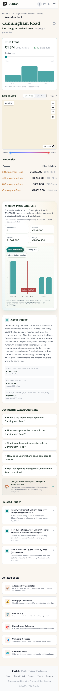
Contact (48, 685)
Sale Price (29, 96)
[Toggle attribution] (53, 146)
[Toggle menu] (54, 4)
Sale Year (40, 96)
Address (7, 166)
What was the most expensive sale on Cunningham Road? (26, 445)
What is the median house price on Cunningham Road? (24, 419)
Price (45, 166)
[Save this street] (54, 23)
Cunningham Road (11, 190)
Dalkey (40, 13)
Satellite (8, 103)
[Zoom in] (53, 103)
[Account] (39, 4)
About (7, 685)
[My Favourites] (44, 4)
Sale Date (52, 166)
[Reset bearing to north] (53, 111)
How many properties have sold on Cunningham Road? (25, 432)
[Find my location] (53, 117)
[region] (29, 124)
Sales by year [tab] (31, 250)
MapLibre (47, 146)
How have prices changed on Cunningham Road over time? (28, 470)
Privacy (30, 685)
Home (5, 13)
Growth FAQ (18, 685)
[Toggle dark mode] (49, 4)
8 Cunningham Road (12, 184)
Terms (39, 685)
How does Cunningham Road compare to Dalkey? (28, 457)
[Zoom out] (53, 107)
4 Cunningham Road (12, 178)
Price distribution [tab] (15, 250)
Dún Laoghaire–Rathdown (23, 13)
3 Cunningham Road (12, 171)
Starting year (10, 53)
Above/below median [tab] (17, 255)
